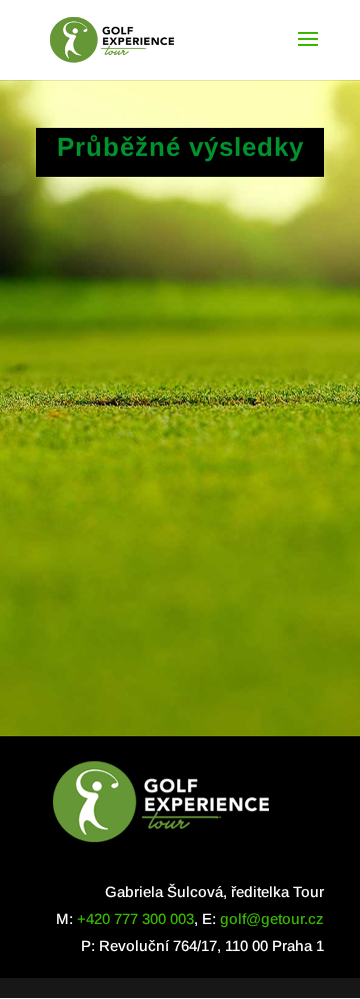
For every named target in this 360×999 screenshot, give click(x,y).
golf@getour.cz (272, 918)
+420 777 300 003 (135, 918)
